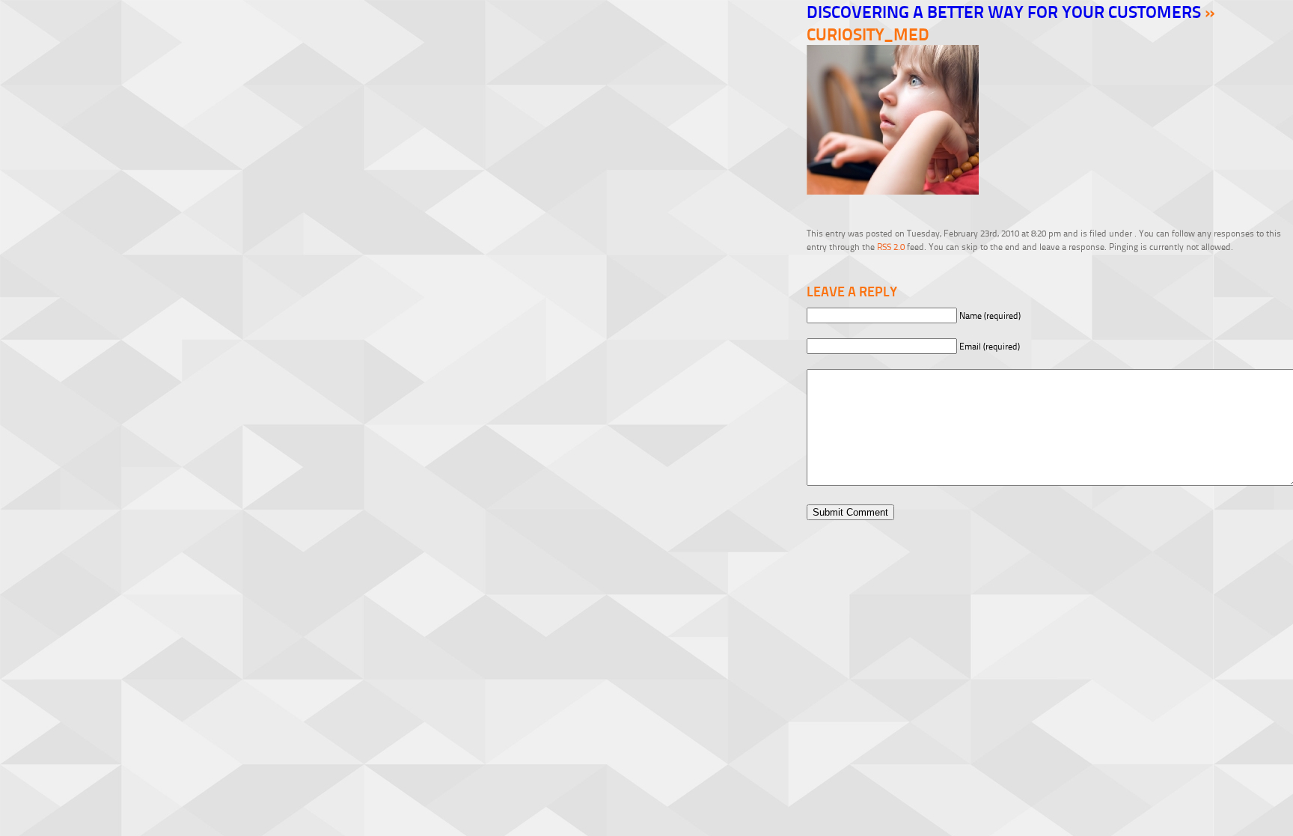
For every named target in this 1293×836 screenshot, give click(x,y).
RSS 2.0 (891, 246)
